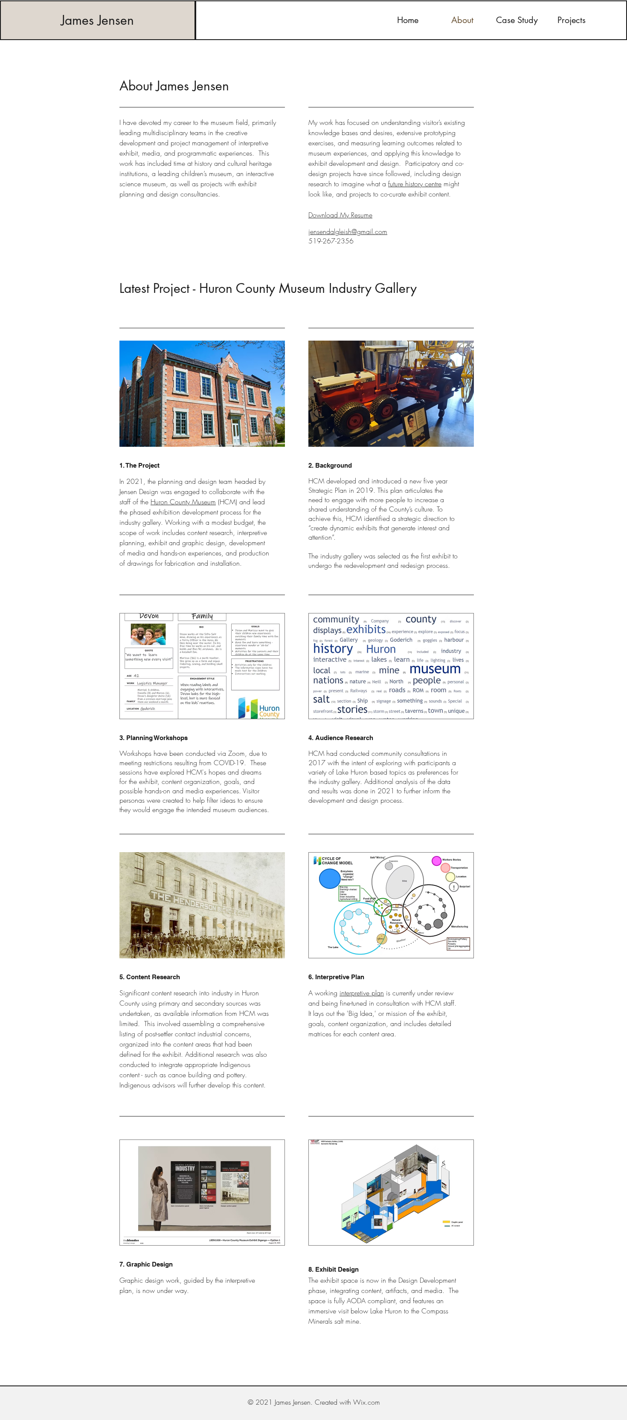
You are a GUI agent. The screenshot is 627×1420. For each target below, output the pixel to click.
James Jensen (97, 20)
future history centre (414, 183)
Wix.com (366, 1402)
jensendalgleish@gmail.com (347, 231)
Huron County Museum (183, 501)
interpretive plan (362, 993)
